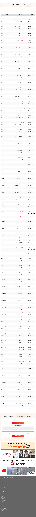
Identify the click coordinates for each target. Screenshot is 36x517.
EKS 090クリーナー (17, 235)
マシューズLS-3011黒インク (18, 164)
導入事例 (3, 492)
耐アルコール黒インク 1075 (18, 56)
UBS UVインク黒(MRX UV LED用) (18, 247)
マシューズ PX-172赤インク (18, 150)
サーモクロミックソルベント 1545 (19, 122)
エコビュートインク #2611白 (18, 340)
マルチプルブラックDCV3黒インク (18, 211)
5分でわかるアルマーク (4, 511)
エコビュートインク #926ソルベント (19, 361)
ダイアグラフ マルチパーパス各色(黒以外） (20, 403)
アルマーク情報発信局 (4, 508)
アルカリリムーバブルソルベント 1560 (19, 108)
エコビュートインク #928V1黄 (18, 375)
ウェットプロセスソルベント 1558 (19, 103)
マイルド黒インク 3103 (17, 87)
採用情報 (3, 505)
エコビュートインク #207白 (18, 274)
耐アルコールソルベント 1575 (18, 110)
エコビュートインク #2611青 (18, 328)
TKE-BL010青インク (17, 178)
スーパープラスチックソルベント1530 (19, 117)
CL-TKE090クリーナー (17, 197)
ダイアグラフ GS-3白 (17, 391)
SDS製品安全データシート (4, 509)
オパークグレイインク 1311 (18, 77)
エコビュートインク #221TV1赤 (18, 312)
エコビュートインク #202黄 (18, 302)
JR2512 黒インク (17, 219)
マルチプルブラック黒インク (18, 206)
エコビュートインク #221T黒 (18, 307)
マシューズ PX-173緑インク (18, 152)
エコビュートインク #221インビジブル (19, 347)
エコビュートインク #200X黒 (18, 279)
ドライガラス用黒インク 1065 (18, 49)
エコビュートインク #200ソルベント (19, 349)
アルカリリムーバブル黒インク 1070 (19, 54)
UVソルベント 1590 (17, 115)
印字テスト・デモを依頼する (18, 427)
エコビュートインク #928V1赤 (18, 382)
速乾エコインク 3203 (17, 94)
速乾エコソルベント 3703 (18, 136)
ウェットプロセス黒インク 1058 (18, 42)
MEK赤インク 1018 (17, 26)
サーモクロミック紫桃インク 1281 (19, 70)
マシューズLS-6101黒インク (18, 171)
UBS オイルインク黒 (17, 240)
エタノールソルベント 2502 (18, 129)
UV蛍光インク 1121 (17, 61)
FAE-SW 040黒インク (17, 233)
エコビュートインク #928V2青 (18, 368)
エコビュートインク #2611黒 (18, 326)
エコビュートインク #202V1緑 (18, 300)
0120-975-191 (18, 420)
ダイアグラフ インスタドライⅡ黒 (18, 398)
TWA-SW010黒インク (17, 190)
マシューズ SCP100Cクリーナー (18, 157)
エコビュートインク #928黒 (18, 363)
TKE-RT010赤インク (17, 180)
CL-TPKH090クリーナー (17, 199)
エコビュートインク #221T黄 (18, 319)
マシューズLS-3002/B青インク (18, 166)
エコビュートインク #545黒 (18, 354)
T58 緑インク (16, 226)
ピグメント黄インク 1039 (17, 33)
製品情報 (3, 491)
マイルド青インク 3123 (17, 89)
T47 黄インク (16, 228)
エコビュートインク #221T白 (18, 321)
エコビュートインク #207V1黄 (18, 272)
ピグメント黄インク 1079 (17, 35)
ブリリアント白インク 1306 (18, 75)
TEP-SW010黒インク (17, 173)
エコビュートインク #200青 (18, 281)
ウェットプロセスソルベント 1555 (18, 101)
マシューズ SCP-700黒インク (18, 143)
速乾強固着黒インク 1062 (17, 47)
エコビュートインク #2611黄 (18, 335)
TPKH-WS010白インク (17, 187)
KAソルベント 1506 (17, 96)
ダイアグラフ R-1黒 (17, 394)
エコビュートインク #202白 (18, 305)
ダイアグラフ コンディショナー (18, 408)
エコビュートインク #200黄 (18, 288)
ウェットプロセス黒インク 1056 (18, 40)
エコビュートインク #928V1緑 (18, 370)
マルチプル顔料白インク (17, 216)
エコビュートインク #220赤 (18, 260)
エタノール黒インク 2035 (18, 82)
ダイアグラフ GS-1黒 (17, 389)
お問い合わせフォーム (30, 213)
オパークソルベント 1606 (18, 124)
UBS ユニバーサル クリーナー (18, 242)
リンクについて (2, 486)
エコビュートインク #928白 (18, 384)
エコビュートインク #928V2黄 (18, 377)
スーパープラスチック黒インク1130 (18, 63)
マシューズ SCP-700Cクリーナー (18, 159)
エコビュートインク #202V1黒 (18, 298)
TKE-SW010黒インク (17, 183)
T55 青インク (16, 223)
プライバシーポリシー (3, 487)
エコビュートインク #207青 (18, 265)
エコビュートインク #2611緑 (18, 333)
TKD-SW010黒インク (17, 176)
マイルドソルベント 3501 (18, 131)
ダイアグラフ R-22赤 (17, 396)
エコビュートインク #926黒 (18, 356)
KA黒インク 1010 (16, 19)
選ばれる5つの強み (4, 500)
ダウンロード (3, 497)
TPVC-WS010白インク (17, 185)
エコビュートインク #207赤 (18, 267)
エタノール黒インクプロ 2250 (18, 84)
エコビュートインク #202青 (18, 293)
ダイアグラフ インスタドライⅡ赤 (18, 401)
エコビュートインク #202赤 (18, 295)
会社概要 (3, 496)
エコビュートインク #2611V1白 (18, 342)
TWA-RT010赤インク (17, 192)
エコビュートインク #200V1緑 (18, 286)
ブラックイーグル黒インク (17, 204)
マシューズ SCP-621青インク (18, 145)
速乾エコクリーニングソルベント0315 (19, 138)
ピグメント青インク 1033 (17, 28)
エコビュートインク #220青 (18, 258)
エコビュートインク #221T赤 (18, 314)
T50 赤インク (16, 221)
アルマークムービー (4, 510)
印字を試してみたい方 (4, 501)
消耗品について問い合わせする (18, 429)
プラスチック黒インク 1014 (18, 21)
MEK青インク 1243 (17, 68)
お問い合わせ (3, 498)
